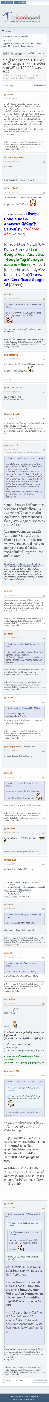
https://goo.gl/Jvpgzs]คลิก (26, 1062)
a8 (7, 387)
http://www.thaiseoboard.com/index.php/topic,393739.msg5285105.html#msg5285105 (24, 565)
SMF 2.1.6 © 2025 (18, 1399)
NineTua (33, 43)
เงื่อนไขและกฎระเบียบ (26, 1396)
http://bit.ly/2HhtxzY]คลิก (26, 1038)
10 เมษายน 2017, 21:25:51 (12, 833)
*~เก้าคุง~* (15, 46)
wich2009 (11, 859)
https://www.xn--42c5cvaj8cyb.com (17, 890)
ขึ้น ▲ (36, 1396)
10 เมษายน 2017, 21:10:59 (12, 595)
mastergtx (12, 354)
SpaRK (9, 94)
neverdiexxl (12, 413)
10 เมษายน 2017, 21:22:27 (12, 751)
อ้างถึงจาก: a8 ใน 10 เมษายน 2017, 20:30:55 (24, 708)
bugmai (39, 43)
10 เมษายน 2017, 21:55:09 (12, 1003)
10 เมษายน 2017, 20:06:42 (12, 298)
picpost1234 (12, 445)
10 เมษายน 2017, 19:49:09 (12, 192)
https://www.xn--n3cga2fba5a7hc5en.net (25, 882)
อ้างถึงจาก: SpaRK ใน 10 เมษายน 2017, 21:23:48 (25, 1081)
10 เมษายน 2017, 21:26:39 (12, 864)
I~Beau (22, 46)
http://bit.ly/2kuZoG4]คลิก (25, 1050)
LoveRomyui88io (15, 157)
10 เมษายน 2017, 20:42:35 (12, 449)
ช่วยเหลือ (14, 1396)
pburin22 (6, 46)
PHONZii (11, 828)
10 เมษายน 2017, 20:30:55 (12, 392)
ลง (3, 86)
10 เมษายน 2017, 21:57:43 (12, 1075)
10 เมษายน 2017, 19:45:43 (12, 161)
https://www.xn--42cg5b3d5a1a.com (13, 895)
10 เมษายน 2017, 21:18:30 (12, 638)
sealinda (25, 43)
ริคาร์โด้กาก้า (12, 188)
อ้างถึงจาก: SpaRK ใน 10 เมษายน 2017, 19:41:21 (25, 458)
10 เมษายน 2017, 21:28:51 (12, 909)
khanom (29, 46)
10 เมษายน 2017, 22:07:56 (12, 1208)
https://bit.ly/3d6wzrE (18, 214)
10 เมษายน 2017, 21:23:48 (12, 777)
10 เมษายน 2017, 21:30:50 (12, 957)
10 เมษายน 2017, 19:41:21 (12, 99)
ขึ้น (3, 1381)
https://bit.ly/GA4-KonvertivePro (25, 247)
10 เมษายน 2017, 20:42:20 (12, 418)
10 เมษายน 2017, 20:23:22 (12, 359)
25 (20, 85)
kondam (11, 999)
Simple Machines (30, 1399)
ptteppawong (13, 746)
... (18, 85)
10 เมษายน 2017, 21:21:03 (12, 702)
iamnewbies (17, 43)
